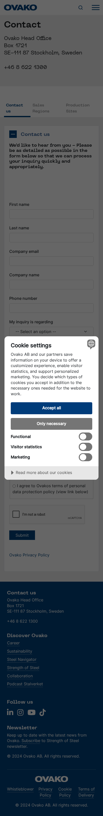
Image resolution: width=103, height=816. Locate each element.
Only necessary (51, 423)
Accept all (51, 407)
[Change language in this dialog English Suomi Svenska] (90, 344)
